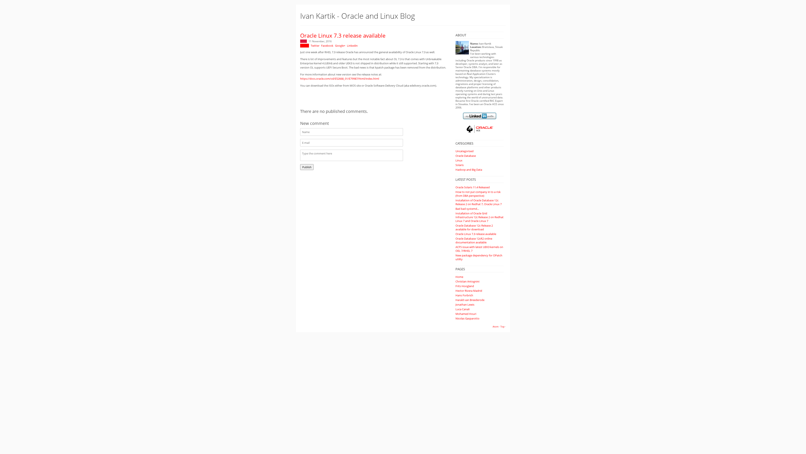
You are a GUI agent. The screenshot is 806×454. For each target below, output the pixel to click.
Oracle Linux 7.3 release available (475, 234)
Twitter (315, 46)
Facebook (327, 46)
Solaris (459, 165)
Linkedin (352, 46)
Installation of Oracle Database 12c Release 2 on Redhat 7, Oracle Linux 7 (478, 202)
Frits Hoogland (464, 286)
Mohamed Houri (465, 314)
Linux (458, 160)
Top (502, 326)
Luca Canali (462, 309)
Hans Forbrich (464, 295)
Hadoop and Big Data (468, 170)
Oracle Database (465, 156)
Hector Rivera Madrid (468, 291)
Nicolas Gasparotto (467, 318)
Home (459, 277)
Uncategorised (464, 151)
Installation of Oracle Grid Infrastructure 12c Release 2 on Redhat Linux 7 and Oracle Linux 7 (479, 217)
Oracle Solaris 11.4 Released (472, 187)
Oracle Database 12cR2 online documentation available (473, 240)
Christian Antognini (467, 281)
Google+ (340, 46)
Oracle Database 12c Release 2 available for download (474, 227)
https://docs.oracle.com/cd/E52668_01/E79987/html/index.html (339, 79)
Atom (496, 326)
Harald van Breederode (469, 300)
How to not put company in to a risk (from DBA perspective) (478, 194)
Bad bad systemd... (467, 209)
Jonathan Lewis (464, 304)
